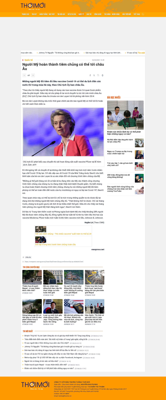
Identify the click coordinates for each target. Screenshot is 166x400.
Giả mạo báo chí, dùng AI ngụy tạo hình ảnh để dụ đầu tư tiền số (56, 350)
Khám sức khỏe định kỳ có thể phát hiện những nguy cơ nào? (55, 368)
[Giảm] (24, 75)
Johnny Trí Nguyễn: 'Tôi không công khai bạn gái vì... (46, 53)
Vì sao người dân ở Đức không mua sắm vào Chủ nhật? (52, 343)
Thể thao (137, 14)
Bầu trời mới (126, 14)
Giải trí (89, 14)
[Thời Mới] (35, 385)
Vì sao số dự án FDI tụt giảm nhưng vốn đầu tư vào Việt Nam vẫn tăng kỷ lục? (62, 354)
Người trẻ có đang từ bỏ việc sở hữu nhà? (47, 361)
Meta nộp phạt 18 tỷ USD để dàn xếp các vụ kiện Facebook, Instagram (59, 357)
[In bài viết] (102, 75)
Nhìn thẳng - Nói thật (47, 14)
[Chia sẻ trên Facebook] (90, 75)
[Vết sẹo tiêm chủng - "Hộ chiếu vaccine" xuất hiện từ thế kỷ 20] (63, 229)
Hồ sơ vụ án (72, 14)
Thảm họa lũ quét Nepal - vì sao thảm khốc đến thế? (51, 365)
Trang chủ (25, 14)
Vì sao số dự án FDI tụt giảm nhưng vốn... (131, 53)
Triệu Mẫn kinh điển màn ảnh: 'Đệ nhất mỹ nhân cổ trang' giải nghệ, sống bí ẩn (62, 339)
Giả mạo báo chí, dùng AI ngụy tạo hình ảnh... (91, 53)
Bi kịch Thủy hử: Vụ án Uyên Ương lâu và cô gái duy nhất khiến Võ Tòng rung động (63, 336)
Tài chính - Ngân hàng (112, 14)
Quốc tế (81, 14)
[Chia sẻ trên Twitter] (94, 75)
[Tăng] (33, 75)
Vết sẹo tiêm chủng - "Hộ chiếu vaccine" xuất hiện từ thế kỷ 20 (63, 234)
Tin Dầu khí (61, 14)
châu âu (28, 257)
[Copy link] (98, 75)
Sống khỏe (97, 14)
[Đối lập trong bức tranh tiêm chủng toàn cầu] (63, 239)
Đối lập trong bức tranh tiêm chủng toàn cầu (55, 244)
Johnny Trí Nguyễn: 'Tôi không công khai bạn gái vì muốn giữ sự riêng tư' (59, 347)
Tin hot (34, 14)
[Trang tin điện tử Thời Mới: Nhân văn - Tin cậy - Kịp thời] (33, 6)
